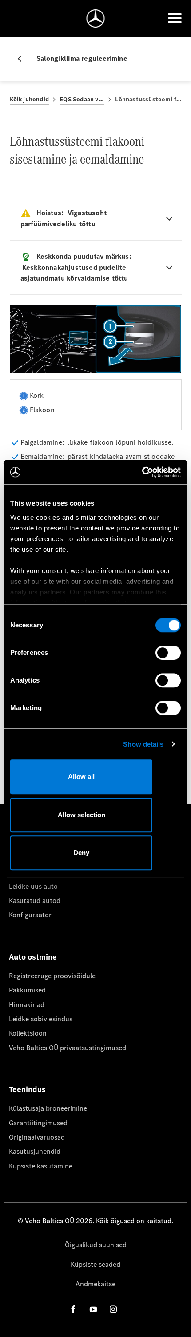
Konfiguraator (30, 914)
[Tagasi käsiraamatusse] (23, 58)
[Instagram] (113, 1309)
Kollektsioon (28, 1033)
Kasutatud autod (34, 900)
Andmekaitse (95, 1284)
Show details (143, 744)
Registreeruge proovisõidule (52, 975)
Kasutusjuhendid (34, 1151)
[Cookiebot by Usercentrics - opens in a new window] (142, 472)
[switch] (168, 653)
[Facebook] (73, 1309)
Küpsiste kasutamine (40, 1166)
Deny (81, 852)
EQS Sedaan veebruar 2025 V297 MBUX (82, 99)
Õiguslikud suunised (96, 1244)
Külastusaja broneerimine (48, 1108)
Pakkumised (27, 990)
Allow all (81, 776)
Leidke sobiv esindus (40, 1019)
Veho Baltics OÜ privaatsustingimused (67, 1047)
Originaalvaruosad (37, 1137)
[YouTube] (93, 1309)
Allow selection (81, 815)
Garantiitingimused (38, 1123)
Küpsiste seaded (95, 1264)
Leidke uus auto (33, 886)
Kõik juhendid (29, 99)
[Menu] (174, 18)
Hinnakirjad (26, 1004)
